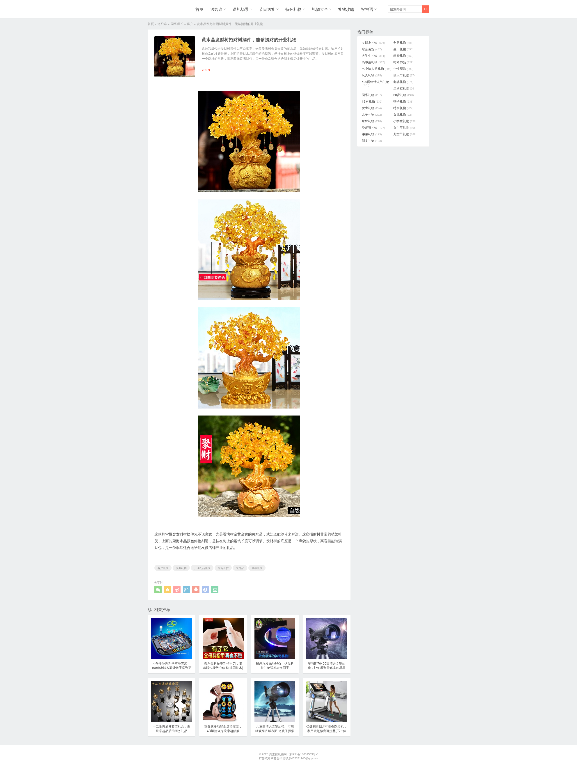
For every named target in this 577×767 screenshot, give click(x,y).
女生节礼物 (405, 127)
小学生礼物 (405, 120)
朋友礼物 (372, 140)
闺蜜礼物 (403, 55)
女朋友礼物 (373, 42)
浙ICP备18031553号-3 (303, 754)
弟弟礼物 (372, 133)
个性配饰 (403, 68)
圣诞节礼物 (373, 127)
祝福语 (367, 9)
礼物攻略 (346, 9)
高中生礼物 (373, 62)
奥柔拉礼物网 (278, 754)
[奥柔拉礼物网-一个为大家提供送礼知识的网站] (159, 9)
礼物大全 (320, 9)
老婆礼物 (403, 81)
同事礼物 (372, 94)
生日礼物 (403, 49)
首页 (199, 9)
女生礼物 (372, 107)
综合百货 (223, 568)
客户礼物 (163, 568)
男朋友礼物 (405, 88)
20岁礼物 (403, 94)
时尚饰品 (403, 62)
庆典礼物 (181, 568)
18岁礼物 (372, 101)
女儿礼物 (403, 114)
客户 (190, 23)
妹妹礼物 (372, 120)
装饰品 (240, 568)
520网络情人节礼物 (375, 83)
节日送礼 (267, 9)
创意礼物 (403, 42)
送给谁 (216, 9)
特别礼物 (403, 107)
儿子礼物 (372, 114)
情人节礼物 (405, 75)
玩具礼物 (372, 75)
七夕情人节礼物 (376, 68)
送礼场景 (241, 9)
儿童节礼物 (405, 133)
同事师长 (177, 23)
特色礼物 (293, 9)
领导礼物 (257, 568)
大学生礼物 (373, 55)
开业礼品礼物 (202, 568)
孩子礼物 (403, 101)
